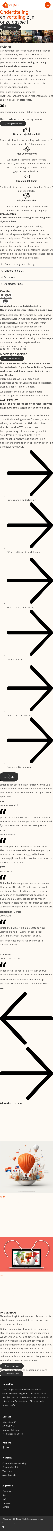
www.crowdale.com (10, 958)
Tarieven (6, 1503)
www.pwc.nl (6, 870)
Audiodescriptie (9, 1475)
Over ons (6, 1491)
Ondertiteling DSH (10, 1467)
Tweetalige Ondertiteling (22, 1279)
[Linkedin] (7, 1447)
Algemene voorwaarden (35, 1519)
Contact (5, 1506)
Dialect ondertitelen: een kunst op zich (22, 1203)
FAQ (4, 1499)
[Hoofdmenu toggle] (48, 5)
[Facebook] (3, 1447)
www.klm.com (7, 834)
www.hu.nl (5, 915)
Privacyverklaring (8, 1523)
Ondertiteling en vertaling (14, 1463)
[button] (9, 776)
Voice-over (7, 1471)
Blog (4, 1495)
